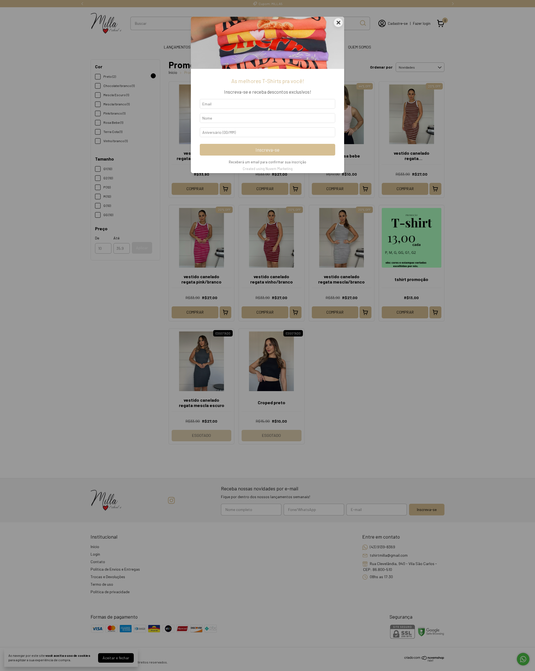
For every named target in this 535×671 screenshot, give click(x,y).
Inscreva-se (267, 149)
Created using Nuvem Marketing (268, 168)
